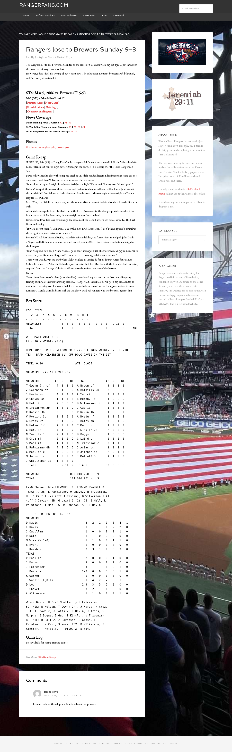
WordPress (158, 744)
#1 (61, 122)
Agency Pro (88, 744)
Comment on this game (39, 111)
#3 (70, 122)
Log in (173, 744)
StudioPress (139, 744)
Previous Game (35, 102)
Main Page (51, 107)
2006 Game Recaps (47, 656)
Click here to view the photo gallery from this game (47, 147)
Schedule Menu (35, 107)
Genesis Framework (112, 744)
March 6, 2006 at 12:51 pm (63, 695)
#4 (83, 127)
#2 (66, 122)
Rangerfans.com (43, 5)
